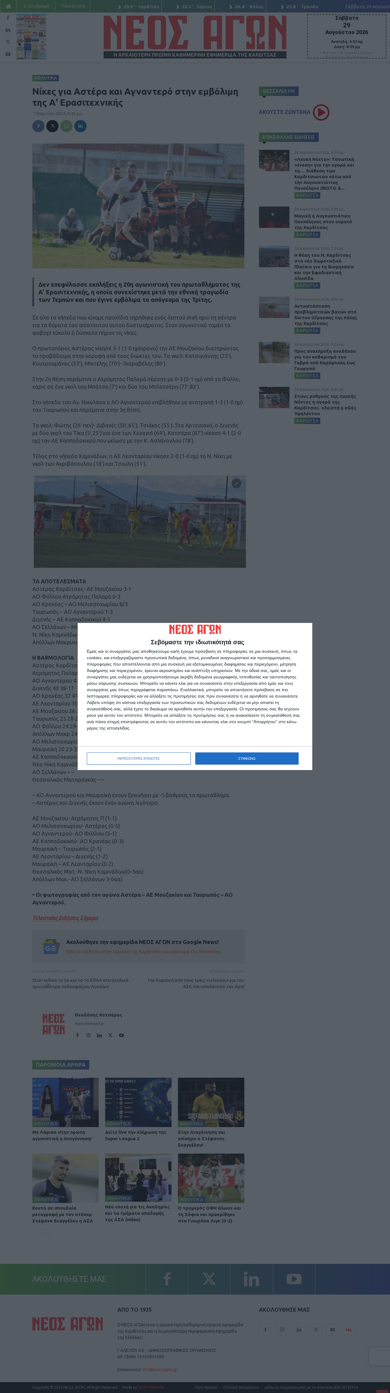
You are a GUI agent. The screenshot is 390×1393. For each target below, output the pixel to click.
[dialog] (195, 696)
